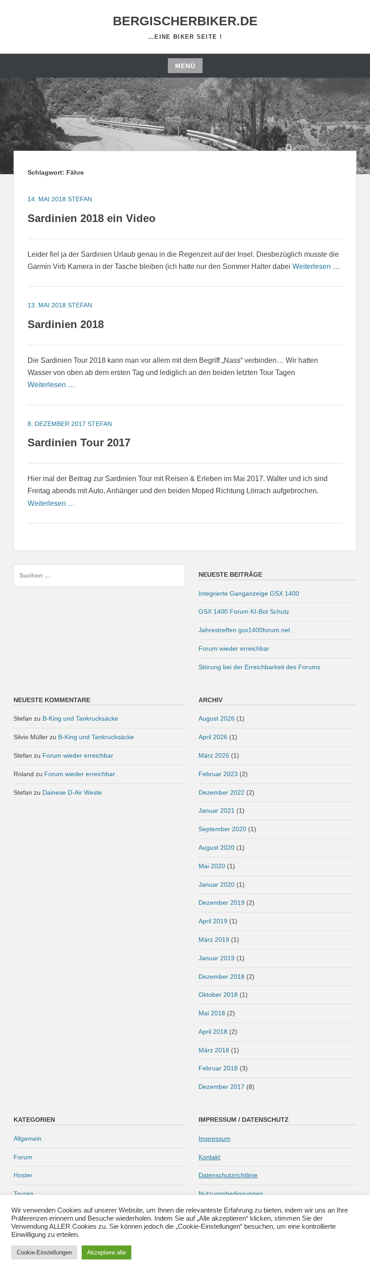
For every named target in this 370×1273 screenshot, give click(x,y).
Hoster (23, 1175)
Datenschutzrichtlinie (228, 1175)
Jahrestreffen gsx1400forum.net (244, 630)
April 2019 (213, 921)
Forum (23, 1157)
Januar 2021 (217, 810)
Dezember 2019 (222, 902)
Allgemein (28, 1138)
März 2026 (214, 755)
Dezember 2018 (222, 976)
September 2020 (222, 829)
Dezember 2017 (222, 1086)
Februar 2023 (218, 774)
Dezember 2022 (222, 792)
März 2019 (214, 939)
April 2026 (213, 737)
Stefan (80, 199)
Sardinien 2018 (66, 324)
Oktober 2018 (218, 994)
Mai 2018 (212, 1013)
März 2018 (214, 1050)
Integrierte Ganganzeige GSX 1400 (249, 593)
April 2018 (213, 1031)
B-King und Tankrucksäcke (80, 718)
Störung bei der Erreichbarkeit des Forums (259, 667)
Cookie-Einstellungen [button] (44, 1252)
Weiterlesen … (316, 266)
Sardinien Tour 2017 (79, 442)
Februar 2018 (218, 1068)
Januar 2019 (217, 958)
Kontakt (209, 1157)
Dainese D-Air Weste (72, 792)
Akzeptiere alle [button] (106, 1252)
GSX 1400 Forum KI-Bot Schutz (244, 611)
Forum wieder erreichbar (234, 648)
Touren (23, 1193)
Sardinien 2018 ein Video (92, 218)
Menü (185, 65)
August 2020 (217, 847)
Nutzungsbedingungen (231, 1193)
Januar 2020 (217, 884)
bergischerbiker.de (185, 21)
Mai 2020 (212, 866)
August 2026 (217, 718)
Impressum (215, 1138)
